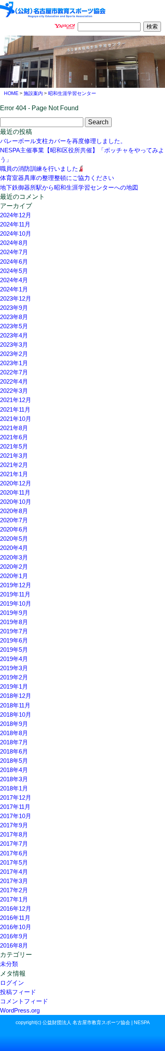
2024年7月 (14, 252)
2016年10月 (15, 927)
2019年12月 (15, 585)
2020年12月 (15, 483)
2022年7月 (14, 372)
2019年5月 (14, 649)
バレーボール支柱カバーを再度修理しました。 (63, 140)
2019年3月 (14, 668)
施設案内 (33, 93)
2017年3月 (14, 880)
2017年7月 (14, 843)
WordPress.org (20, 1010)
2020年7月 (14, 520)
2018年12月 (15, 695)
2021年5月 (14, 446)
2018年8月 (14, 733)
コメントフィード (24, 1001)
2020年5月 (14, 538)
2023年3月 (14, 344)
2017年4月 (14, 871)
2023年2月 (14, 353)
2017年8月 (14, 834)
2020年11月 (15, 492)
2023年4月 (14, 335)
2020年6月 (14, 529)
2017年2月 (14, 890)
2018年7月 (14, 742)
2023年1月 (14, 363)
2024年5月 (14, 270)
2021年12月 (15, 399)
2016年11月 (15, 917)
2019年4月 (14, 658)
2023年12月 (15, 298)
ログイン (12, 982)
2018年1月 (14, 788)
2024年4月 (14, 280)
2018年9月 (14, 723)
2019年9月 (14, 612)
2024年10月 (15, 233)
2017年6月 (14, 853)
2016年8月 (14, 945)
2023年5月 (14, 326)
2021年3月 (14, 455)
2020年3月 (14, 557)
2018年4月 (14, 769)
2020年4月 (14, 547)
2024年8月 (14, 242)
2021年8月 (14, 427)
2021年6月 (14, 437)
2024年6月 (14, 261)
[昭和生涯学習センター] (53, 8)
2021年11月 (15, 409)
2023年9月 (14, 307)
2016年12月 (15, 908)
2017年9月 (14, 825)
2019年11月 (15, 594)
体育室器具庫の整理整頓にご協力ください (57, 177)
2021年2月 (14, 464)
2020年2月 (14, 566)
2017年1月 (14, 899)
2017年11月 (15, 806)
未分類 (9, 963)
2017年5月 (14, 862)
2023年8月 (14, 316)
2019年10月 (15, 603)
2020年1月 (14, 575)
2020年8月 (14, 510)
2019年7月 (14, 631)
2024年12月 (15, 215)
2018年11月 (15, 705)
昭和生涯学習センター (72, 93)
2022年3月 (14, 390)
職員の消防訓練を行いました (39, 168)
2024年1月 (14, 289)
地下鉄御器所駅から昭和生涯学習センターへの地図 (69, 187)
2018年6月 (14, 751)
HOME (11, 93)
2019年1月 (14, 686)
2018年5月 (14, 760)
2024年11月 (15, 224)
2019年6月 (14, 640)
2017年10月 (15, 816)
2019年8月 (14, 621)
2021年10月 (15, 418)
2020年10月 (15, 501)
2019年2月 (14, 677)
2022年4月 (14, 381)
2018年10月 (15, 714)
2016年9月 (14, 936)
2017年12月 (15, 797)
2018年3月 (14, 779)
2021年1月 (14, 474)
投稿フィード (18, 991)
